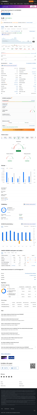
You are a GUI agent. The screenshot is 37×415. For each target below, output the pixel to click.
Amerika (31, 3)
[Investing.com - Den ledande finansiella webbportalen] (5, 1)
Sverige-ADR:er (26, 3)
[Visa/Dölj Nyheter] (21, 31)
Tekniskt (15, 26)
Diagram (6, 26)
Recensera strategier (29, 22)
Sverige (11, 3)
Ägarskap (3, 282)
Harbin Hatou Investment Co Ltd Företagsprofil (12, 269)
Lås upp (14, 265)
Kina (35, 279)
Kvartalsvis (6, 226)
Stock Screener (6, 3)
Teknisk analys (4, 134)
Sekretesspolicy (6, 408)
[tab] (5, 137)
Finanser (11, 26)
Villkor (2, 408)
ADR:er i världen (20, 3)
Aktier (2, 3)
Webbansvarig (3, 385)
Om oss (20, 381)
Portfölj (2, 383)
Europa (35, 3)
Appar (2, 381)
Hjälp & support (21, 385)
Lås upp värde (33, 53)
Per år (2, 226)
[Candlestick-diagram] (2, 31)
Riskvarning (12, 408)
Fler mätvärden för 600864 (31, 63)
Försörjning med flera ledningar (30, 273)
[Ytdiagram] (3, 31)
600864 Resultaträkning (7, 224)
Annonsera (21, 383)
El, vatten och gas (33, 275)
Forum (19, 26)
